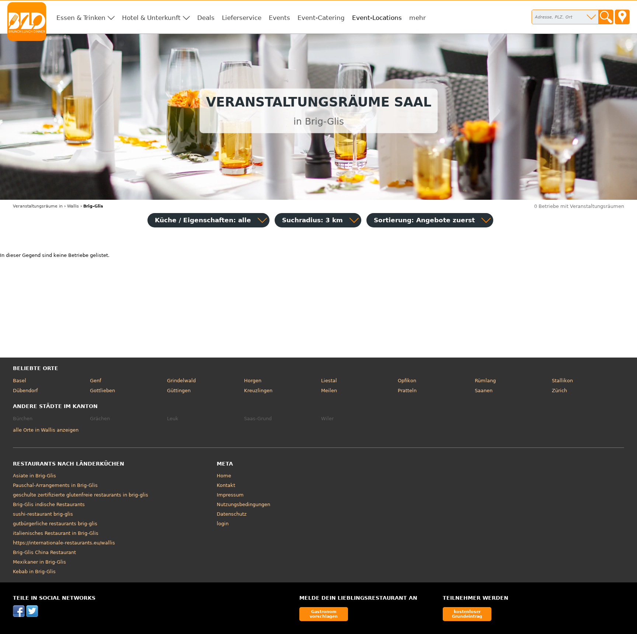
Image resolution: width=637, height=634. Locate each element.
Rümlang (485, 380)
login (223, 523)
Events (279, 17)
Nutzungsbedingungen (243, 504)
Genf (95, 380)
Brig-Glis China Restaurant (44, 552)
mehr (417, 17)
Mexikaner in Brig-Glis (39, 562)
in (38, 206)
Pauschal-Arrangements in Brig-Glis (55, 485)
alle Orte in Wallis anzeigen (46, 430)
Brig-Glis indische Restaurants (49, 504)
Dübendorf (25, 390)
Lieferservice (241, 17)
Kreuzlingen (258, 390)
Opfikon (407, 380)
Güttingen (179, 390)
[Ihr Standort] (622, 17)
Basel (19, 380)
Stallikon (562, 380)
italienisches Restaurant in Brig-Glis (55, 533)
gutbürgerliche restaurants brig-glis (55, 523)
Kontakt (226, 485)
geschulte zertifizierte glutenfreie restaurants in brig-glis (80, 495)
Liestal (329, 380)
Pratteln (407, 390)
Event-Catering (321, 17)
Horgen (252, 380)
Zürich (559, 390)
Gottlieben (102, 390)
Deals (206, 17)
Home (224, 475)
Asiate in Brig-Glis (34, 475)
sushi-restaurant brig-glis (43, 514)
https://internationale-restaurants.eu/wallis (64, 543)
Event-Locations (377, 17)
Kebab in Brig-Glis (34, 571)
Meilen (329, 390)
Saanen (483, 390)
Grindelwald (181, 380)
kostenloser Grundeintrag (467, 614)
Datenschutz (232, 514)
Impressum (230, 495)
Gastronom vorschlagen (324, 614)
